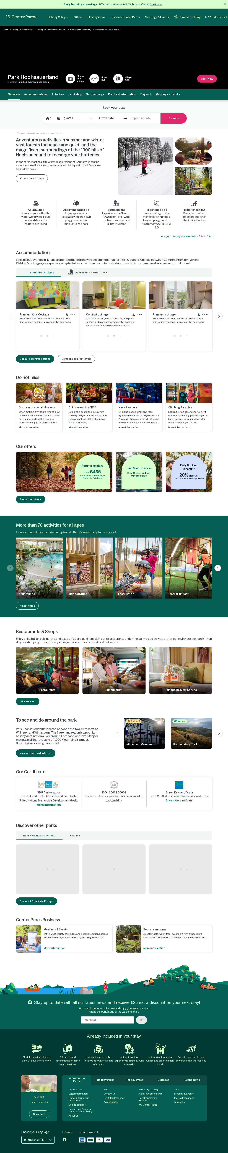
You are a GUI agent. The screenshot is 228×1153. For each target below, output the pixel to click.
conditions (107, 1011)
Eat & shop (75, 94)
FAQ (106, 1089)
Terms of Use (75, 1089)
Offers (78, 17)
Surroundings (95, 94)
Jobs (177, 1089)
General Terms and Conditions (79, 1099)
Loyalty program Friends (148, 1099)
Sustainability (111, 1102)
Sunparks (179, 1102)
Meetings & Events (157, 17)
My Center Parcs (148, 1104)
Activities (58, 94)
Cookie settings (77, 1104)
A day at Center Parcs (150, 1093)
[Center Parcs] (21, 17)
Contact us (109, 1093)
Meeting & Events (184, 1093)
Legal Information (78, 1093)
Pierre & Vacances (184, 1098)
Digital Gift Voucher (114, 1098)
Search (174, 118)
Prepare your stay (149, 1089)
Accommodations (35, 94)
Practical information (122, 94)
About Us (73, 1115)
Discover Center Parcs (125, 17)
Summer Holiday (189, 17)
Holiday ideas (96, 17)
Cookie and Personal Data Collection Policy (80, 1110)
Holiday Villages (58, 17)
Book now (156, 4)
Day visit (145, 94)
